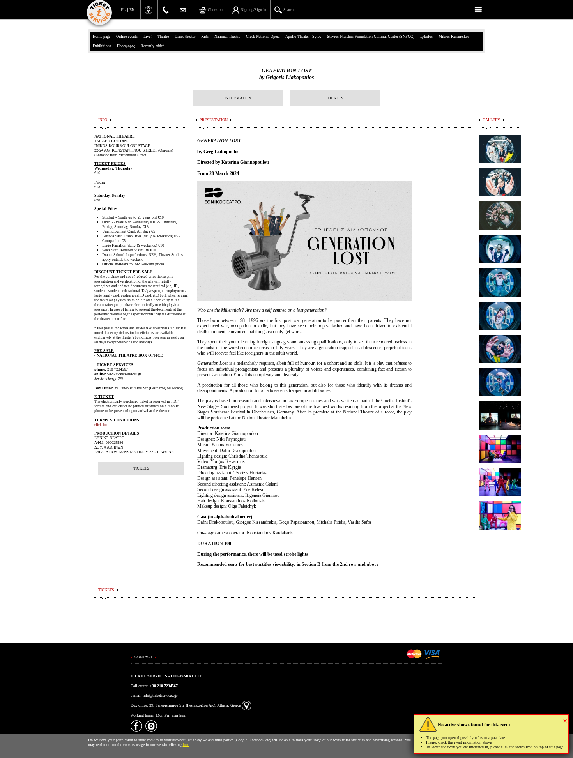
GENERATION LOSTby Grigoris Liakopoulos (286, 74)
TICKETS (335, 98)
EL (123, 9)
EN (131, 9)
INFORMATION (238, 98)
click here (101, 424)
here (186, 744)
